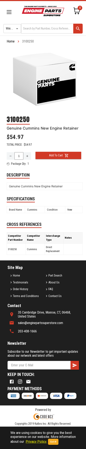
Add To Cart (56, 155)
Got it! (53, 441)
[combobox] (47, 28)
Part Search (55, 275)
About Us (53, 282)
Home (11, 41)
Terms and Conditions (26, 296)
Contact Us (55, 296)
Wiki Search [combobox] (13, 28)
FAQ (50, 289)
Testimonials (20, 282)
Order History (20, 289)
